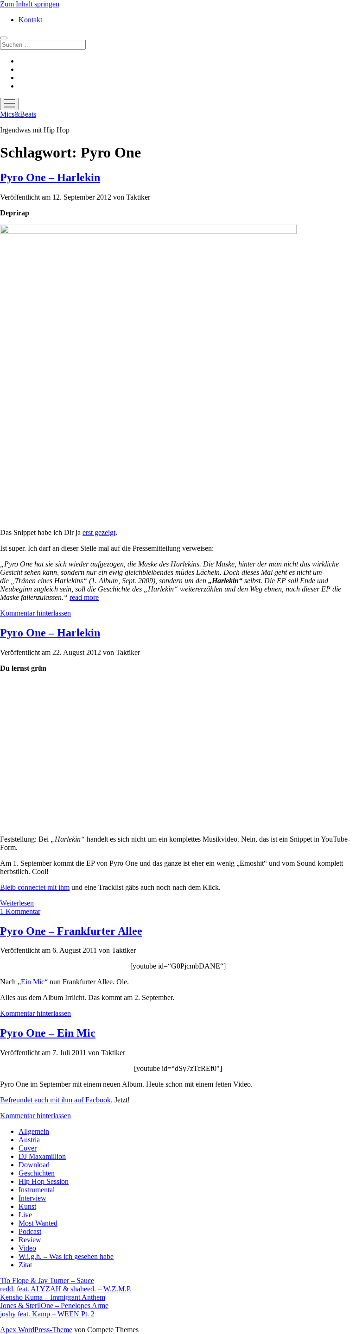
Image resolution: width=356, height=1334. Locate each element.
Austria (29, 1140)
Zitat (25, 1265)
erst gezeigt (99, 532)
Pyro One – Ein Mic (47, 1033)
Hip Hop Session (44, 1181)
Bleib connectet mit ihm (35, 887)
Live (25, 1215)
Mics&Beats (18, 114)
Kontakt (30, 20)
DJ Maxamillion (42, 1156)
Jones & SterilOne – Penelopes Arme (54, 1305)
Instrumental (37, 1190)
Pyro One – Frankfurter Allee (71, 931)
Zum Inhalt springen (29, 4)
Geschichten (37, 1173)
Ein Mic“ (34, 982)
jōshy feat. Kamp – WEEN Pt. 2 (47, 1314)
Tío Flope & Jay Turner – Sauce (47, 1280)
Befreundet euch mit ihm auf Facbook (55, 1100)
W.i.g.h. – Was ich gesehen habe (66, 1256)
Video (27, 1248)
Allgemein (34, 1131)
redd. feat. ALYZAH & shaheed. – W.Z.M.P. (66, 1289)
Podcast (30, 1231)
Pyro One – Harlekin (50, 177)
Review (30, 1240)
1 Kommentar (20, 911)
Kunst (27, 1206)
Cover (28, 1148)
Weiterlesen (17, 903)
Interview (32, 1198)
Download (34, 1165)
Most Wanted (38, 1223)
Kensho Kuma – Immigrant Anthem (52, 1297)
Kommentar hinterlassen (35, 613)
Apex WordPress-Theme (36, 1330)
